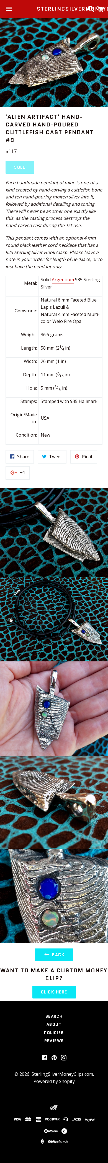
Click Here (54, 992)
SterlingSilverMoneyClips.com (54, 9)
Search (54, 1016)
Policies (54, 1032)
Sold (20, 167)
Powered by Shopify (54, 1081)
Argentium (63, 280)
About (54, 1024)
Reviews (54, 1041)
